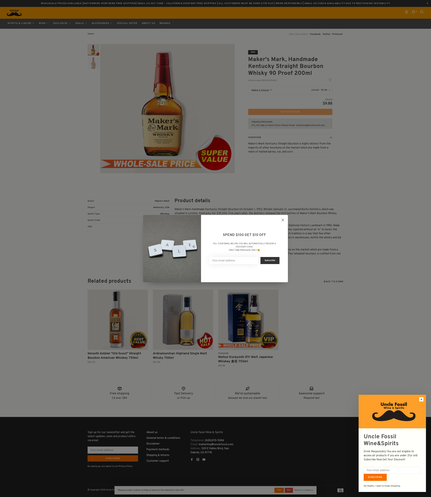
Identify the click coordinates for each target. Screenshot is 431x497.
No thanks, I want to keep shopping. (382, 486)
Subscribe (375, 477)
